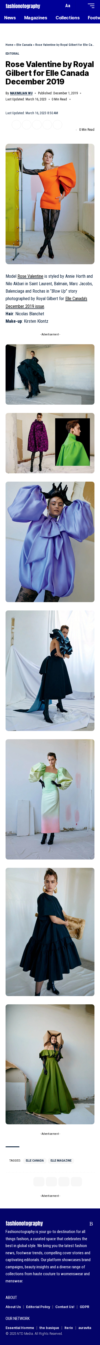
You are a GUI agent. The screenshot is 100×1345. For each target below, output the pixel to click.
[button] (58, 6)
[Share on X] (16, 124)
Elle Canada (24, 45)
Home (9, 45)
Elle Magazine (61, 1160)
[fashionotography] (23, 5)
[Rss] (91, 1223)
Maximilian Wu (21, 93)
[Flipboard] (82, 1223)
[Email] (37, 124)
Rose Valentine (30, 276)
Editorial (12, 53)
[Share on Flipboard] (26, 124)
